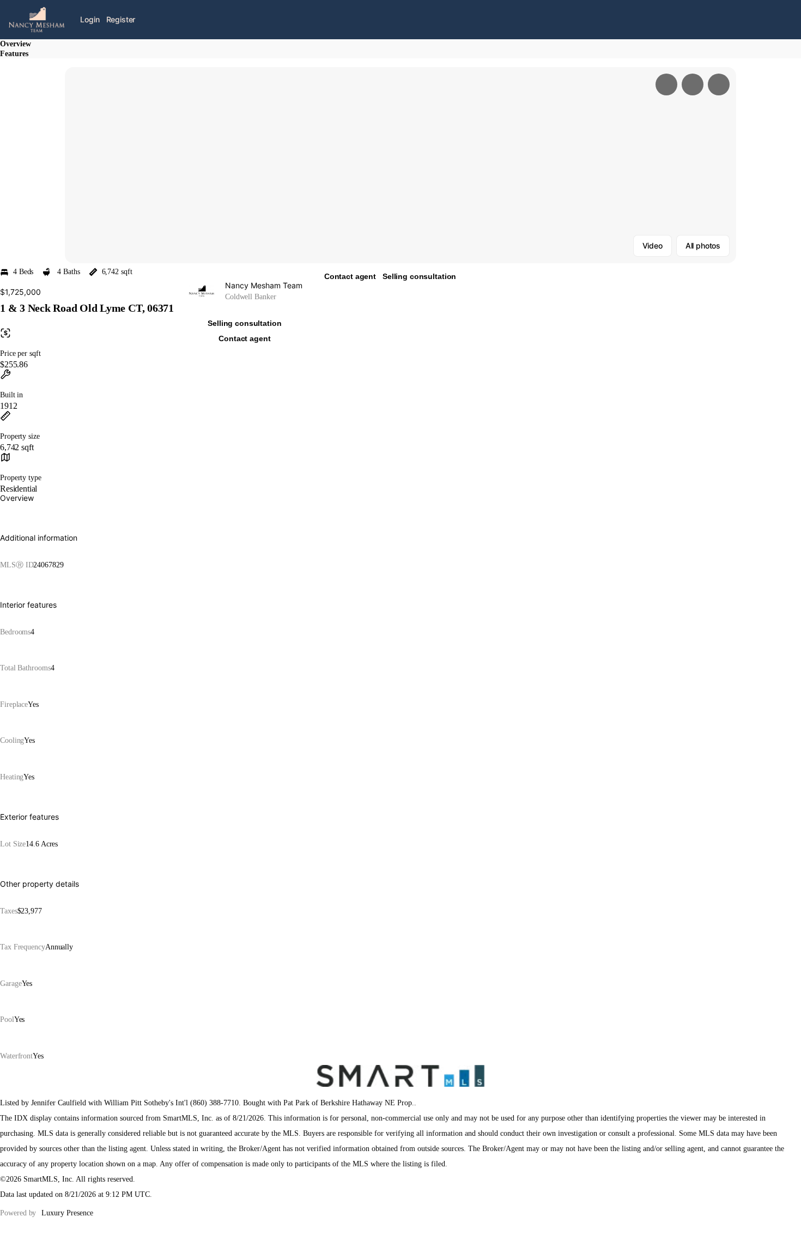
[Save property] (692, 84)
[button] (400, 165)
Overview (15, 44)
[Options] (666, 84)
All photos (702, 245)
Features (14, 54)
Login (89, 19)
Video (652, 245)
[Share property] (719, 84)
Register (121, 19)
